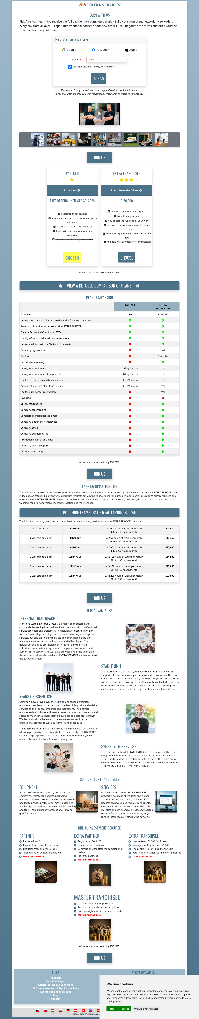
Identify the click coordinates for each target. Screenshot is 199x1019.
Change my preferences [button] (146, 1009)
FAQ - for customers (44, 988)
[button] (126, 257)
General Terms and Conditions (55, 984)
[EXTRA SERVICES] (99, 4)
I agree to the (92, 66)
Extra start (70, 190)
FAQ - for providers (68, 988)
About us (56, 977)
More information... (34, 856)
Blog (55, 995)
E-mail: (75, 59)
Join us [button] (99, 157)
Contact (55, 998)
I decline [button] (125, 1009)
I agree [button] (112, 1009)
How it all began (55, 981)
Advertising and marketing (56, 991)
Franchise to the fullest (124, 190)
